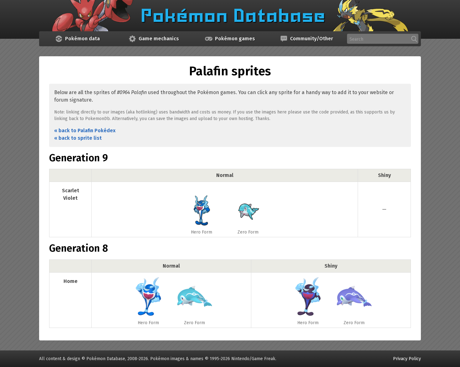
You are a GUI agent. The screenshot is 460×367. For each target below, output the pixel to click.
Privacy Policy (407, 358)
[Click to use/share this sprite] (201, 205)
